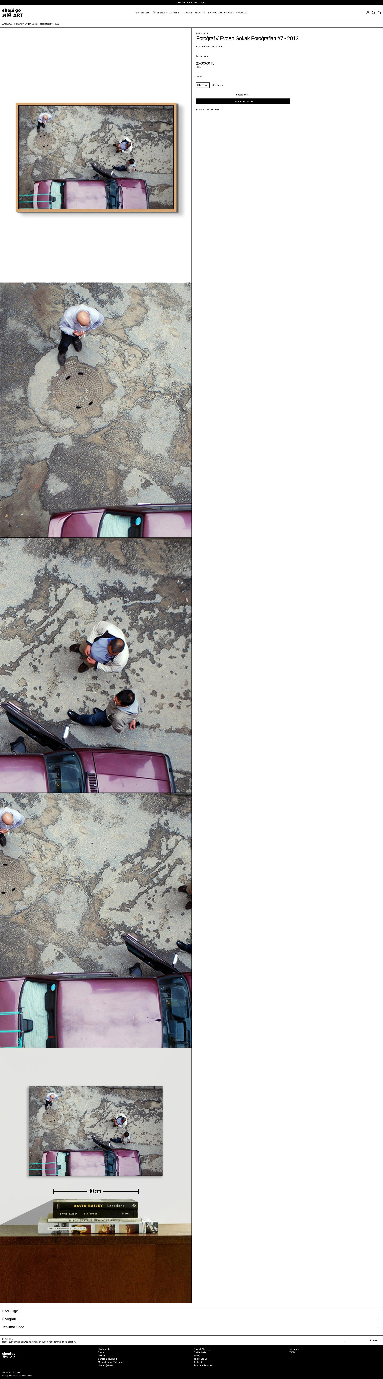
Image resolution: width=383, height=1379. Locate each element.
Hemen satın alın (242, 101)
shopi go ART (14, 1372)
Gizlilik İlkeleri (200, 1352)
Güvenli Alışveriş (202, 1349)
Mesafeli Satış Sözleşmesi (111, 1362)
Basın (101, 1352)
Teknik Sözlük (200, 1358)
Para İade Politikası (203, 1365)
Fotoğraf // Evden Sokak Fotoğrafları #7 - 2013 (36, 24)
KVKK (197, 1355)
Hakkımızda (104, 1349)
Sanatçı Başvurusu (107, 1358)
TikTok (292, 1352)
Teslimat (198, 1362)
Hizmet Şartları (105, 1365)
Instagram (294, 1349)
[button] (373, 12)
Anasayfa (7, 24)
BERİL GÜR (202, 33)
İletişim (101, 1355)
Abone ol (373, 1340)
